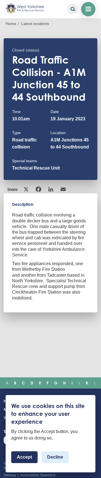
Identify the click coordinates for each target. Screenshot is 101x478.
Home (11, 23)
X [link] (26, 189)
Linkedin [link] (51, 189)
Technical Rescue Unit (36, 168)
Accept (24, 457)
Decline (55, 457)
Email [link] (63, 189)
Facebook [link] (39, 189)
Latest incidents (35, 23)
